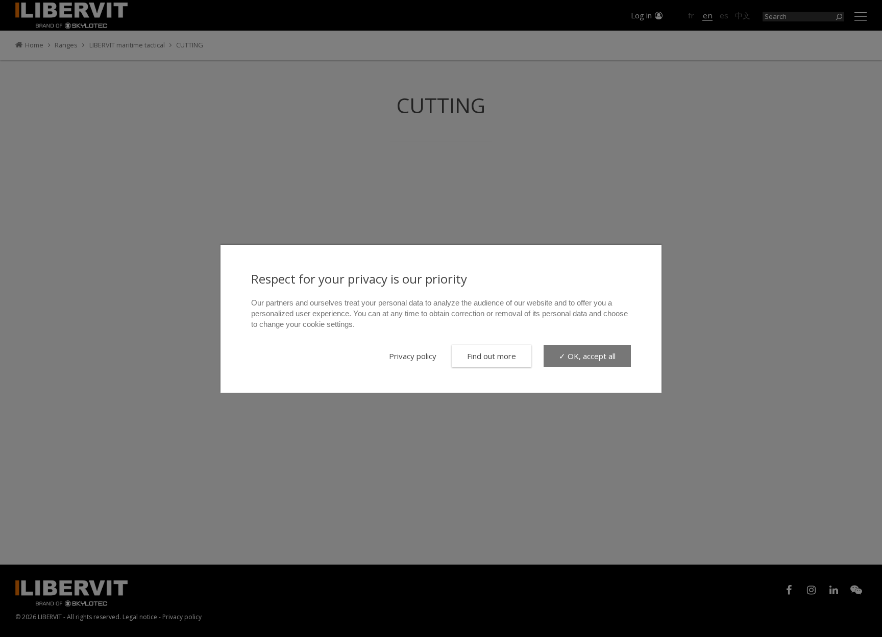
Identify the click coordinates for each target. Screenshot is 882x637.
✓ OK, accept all (587, 356)
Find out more (491, 356)
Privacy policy (412, 356)
